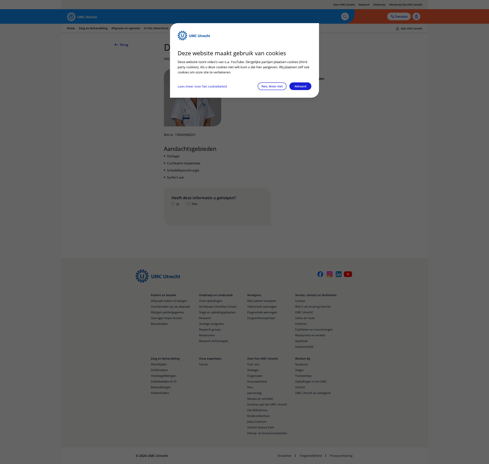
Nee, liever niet (272, 86)
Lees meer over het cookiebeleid (202, 86)
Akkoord (300, 86)
